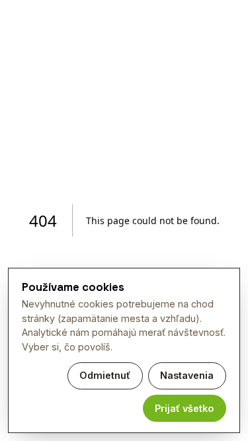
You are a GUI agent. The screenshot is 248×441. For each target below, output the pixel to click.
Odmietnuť (104, 375)
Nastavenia (187, 375)
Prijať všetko (184, 408)
